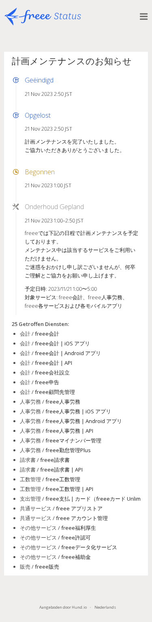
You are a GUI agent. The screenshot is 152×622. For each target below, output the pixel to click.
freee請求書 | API (61, 469)
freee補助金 (76, 557)
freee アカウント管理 (82, 518)
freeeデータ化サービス (89, 547)
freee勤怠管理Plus (68, 450)
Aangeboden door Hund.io (63, 607)
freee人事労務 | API (69, 430)
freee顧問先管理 (55, 392)
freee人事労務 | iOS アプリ (78, 411)
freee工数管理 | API (69, 489)
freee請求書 (55, 459)
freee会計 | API (53, 362)
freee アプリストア (79, 508)
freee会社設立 (52, 372)
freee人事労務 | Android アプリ (83, 421)
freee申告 (47, 382)
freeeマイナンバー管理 (73, 440)
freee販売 (47, 566)
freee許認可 (76, 537)
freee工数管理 (62, 479)
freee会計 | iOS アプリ (62, 343)
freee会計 (47, 333)
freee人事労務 (62, 401)
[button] (144, 16)
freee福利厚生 (78, 527)
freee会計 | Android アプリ (68, 353)
